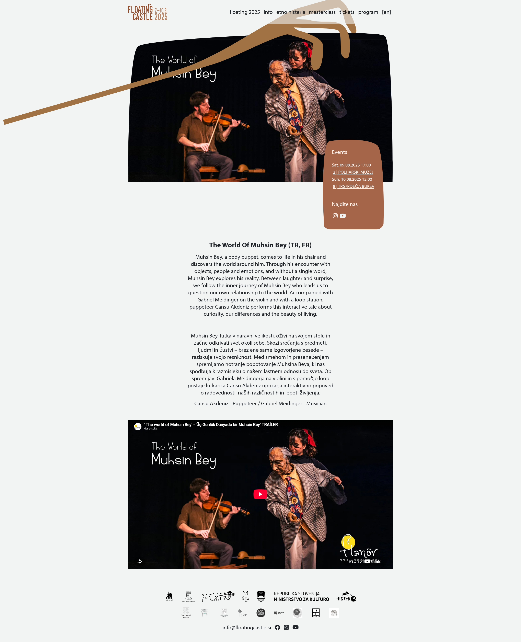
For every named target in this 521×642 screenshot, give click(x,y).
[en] (386, 12)
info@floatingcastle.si (246, 627)
